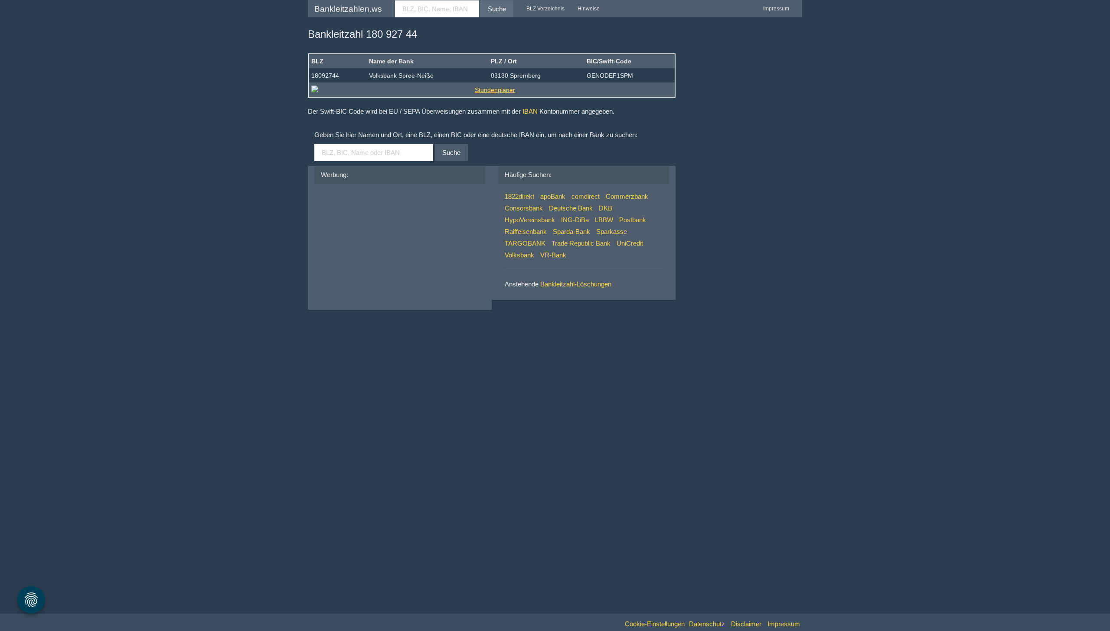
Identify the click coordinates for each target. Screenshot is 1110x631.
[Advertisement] (386, 245)
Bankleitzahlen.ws (348, 8)
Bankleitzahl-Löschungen (575, 284)
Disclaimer (746, 624)
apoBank (552, 196)
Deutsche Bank (571, 208)
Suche (497, 9)
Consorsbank (524, 208)
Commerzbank (627, 196)
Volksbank (519, 255)
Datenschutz (707, 624)
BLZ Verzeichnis (545, 9)
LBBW (604, 219)
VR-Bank (553, 255)
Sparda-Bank (571, 231)
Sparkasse (611, 231)
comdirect (585, 196)
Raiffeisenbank (526, 231)
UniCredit (630, 243)
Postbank (632, 219)
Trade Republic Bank (581, 243)
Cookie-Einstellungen (655, 624)
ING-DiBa (575, 219)
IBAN (530, 111)
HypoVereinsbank (530, 219)
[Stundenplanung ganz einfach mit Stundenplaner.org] (491, 89)
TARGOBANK (525, 243)
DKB (605, 208)
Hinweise (589, 9)
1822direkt (519, 196)
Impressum (776, 9)
